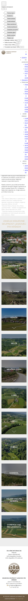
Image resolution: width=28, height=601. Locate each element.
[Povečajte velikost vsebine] (21, 40)
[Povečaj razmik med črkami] (23, 47)
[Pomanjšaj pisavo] (17, 42)
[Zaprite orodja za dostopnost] (5, 9)
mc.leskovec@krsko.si (14, 585)
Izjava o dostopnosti (14, 554)
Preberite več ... (14, 250)
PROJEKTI (25, 80)
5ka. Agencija (19, 598)
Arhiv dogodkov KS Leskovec (14, 558)
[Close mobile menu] (26, 54)
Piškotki (14, 552)
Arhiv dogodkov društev (14, 556)
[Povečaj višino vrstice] (18, 45)
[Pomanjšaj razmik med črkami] (21, 47)
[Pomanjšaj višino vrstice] (16, 45)
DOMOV (24, 57)
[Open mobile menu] (26, 52)
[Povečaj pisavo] (19, 42)
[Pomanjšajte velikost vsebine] (18, 40)
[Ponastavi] (2, 9)
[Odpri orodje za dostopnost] (3, 4)
